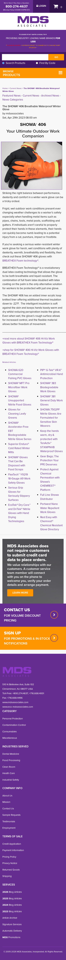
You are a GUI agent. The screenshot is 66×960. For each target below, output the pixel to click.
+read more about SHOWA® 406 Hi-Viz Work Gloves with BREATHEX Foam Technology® (28, 341)
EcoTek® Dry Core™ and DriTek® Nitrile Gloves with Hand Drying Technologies (19, 513)
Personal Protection (12, 718)
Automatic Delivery (12, 931)
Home (5, 88)
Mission (6, 802)
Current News (16, 88)
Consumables (9, 731)
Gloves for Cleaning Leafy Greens (17, 414)
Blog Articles (12, 892)
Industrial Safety (10, 780)
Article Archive (9, 918)
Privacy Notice (9, 863)
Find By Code (47, 63)
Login (42, 6)
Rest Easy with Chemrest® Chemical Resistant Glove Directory (51, 523)
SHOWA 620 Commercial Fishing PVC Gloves (19, 374)
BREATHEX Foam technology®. (20, 261)
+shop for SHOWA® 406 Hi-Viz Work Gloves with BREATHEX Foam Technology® (30, 352)
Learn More (20, 592)
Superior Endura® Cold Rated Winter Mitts (19, 448)
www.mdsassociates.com (15, 702)
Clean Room (8, 767)
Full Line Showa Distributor (49, 497)
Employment (8, 828)
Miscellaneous (9, 738)
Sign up (12, 633)
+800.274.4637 (20, 693)
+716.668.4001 (36, 693)
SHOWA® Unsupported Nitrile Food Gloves (19, 400)
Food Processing (11, 760)
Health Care (8, 773)
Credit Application (11, 844)
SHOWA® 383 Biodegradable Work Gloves (49, 387)
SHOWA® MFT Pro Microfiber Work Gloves (18, 387)
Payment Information (13, 850)
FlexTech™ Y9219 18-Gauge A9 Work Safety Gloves (19, 479)
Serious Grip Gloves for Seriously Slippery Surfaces (19, 494)
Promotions (11, 937)
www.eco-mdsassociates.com (17, 707)
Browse (11, 73)
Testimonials (8, 821)
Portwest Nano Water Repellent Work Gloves (49, 508)
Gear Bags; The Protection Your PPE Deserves (49, 460)
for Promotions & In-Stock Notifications (27, 641)
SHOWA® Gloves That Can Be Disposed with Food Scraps (18, 463)
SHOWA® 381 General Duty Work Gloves (51, 400)
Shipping (7, 876)
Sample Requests (11, 815)
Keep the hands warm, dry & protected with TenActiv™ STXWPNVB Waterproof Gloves (51, 441)
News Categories (12, 100)
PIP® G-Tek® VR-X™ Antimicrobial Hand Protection (51, 374)
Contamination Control (14, 725)
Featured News (11, 96)
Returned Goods (11, 869)
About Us (7, 795)
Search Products (15, 63)
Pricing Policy (9, 857)
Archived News (50, 96)
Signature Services (12, 924)
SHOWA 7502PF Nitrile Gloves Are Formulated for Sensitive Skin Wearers (50, 418)
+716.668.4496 (15, 698)
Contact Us (8, 808)
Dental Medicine (10, 754)
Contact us (17, 610)
